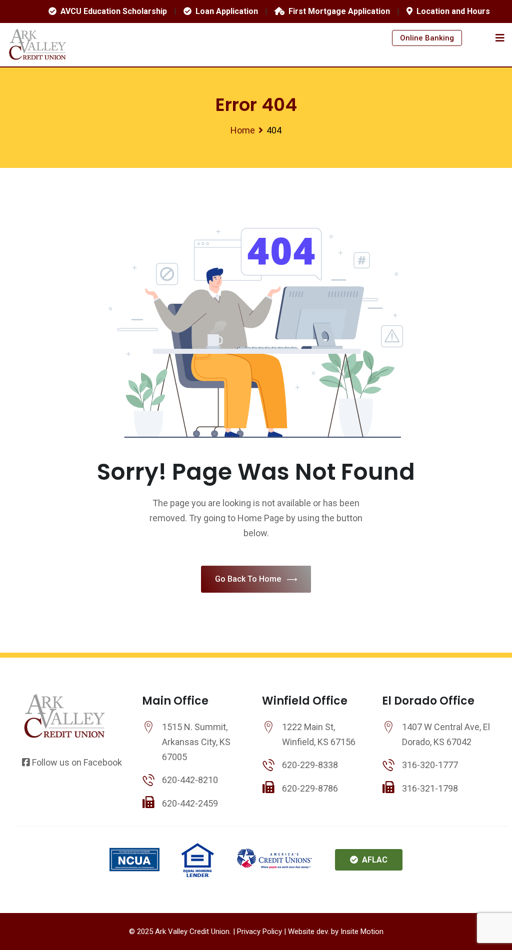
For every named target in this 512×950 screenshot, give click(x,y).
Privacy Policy (259, 931)
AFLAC (373, 860)
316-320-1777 (430, 765)
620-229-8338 (310, 765)
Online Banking (427, 37)
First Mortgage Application (337, 11)
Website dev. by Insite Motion (336, 931)
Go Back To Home (248, 579)
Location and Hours (451, 11)
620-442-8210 (190, 780)
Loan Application (225, 11)
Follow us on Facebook (76, 762)
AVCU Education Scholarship (111, 11)
